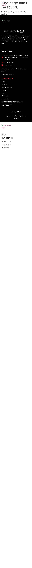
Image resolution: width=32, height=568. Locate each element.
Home (3, 81)
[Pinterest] (20, 31)
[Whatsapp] (5, 31)
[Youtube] (17, 31)
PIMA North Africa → (8, 74)
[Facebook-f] (14, 31)
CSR (3, 93)
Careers (4, 90)
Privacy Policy (16, 112)
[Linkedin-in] (8, 31)
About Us (4, 84)
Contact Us (5, 98)
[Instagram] (11, 31)
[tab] (16, 78)
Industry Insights (7, 87)
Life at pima (5, 96)
